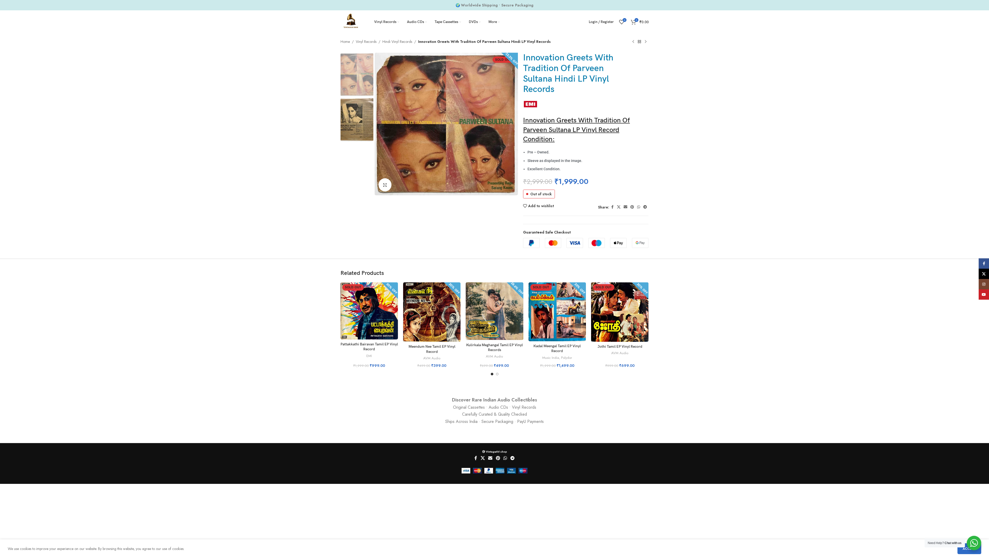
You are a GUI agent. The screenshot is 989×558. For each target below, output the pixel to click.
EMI (369, 355)
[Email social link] (625, 207)
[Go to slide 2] (497, 374)
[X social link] (618, 207)
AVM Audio (431, 358)
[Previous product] (633, 42)
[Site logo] (351, 21)
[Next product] (646, 42)
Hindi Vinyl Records (397, 41)
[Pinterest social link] (632, 207)
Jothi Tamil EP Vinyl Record (620, 346)
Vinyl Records (366, 41)
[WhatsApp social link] (639, 207)
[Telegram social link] (645, 207)
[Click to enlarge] (385, 184)
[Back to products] (639, 42)
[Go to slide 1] (492, 374)
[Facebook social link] (612, 207)
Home (345, 41)
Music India (550, 357)
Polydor (566, 357)
